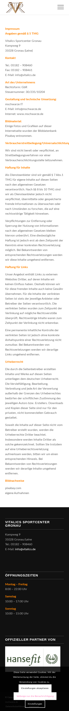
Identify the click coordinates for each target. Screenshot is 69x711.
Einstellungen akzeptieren (35, 688)
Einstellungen (35, 704)
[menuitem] (59, 7)
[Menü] (59, 7)
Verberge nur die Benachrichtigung (35, 696)
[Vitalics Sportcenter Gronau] (28, 7)
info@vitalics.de (25, 549)
